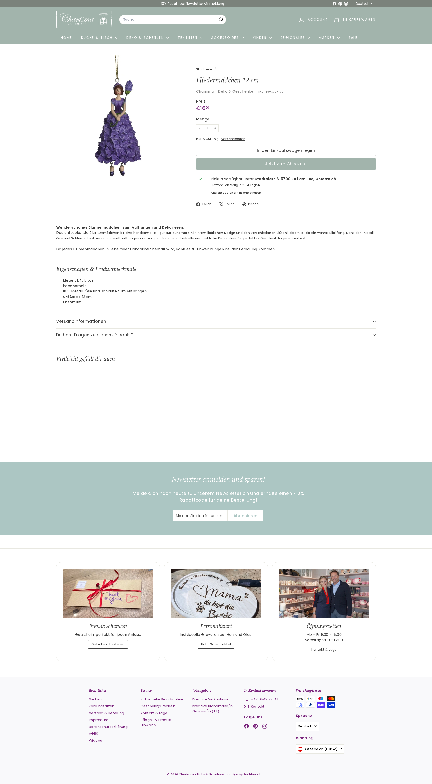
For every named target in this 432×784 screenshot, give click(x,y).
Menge (203, 119)
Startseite (204, 69)
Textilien (188, 37)
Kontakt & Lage (324, 649)
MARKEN (327, 37)
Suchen (95, 699)
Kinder (260, 37)
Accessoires (226, 37)
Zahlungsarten (101, 706)
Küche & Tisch (97, 37)
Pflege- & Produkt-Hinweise (157, 722)
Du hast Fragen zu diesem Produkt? (95, 335)
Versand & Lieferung (106, 713)
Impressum (98, 719)
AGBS (93, 733)
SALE (353, 37)
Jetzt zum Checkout (286, 164)
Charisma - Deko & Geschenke (225, 91)
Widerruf (96, 740)
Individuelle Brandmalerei (162, 699)
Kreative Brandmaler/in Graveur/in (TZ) (212, 709)
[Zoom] (118, 117)
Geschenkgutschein (158, 706)
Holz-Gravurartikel (216, 644)
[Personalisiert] (216, 593)
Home (66, 37)
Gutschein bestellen (108, 644)
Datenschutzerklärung (108, 726)
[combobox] (172, 19)
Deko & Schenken (145, 37)
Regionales (293, 37)
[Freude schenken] (108, 593)
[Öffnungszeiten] (324, 593)
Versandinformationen (81, 321)
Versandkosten (233, 139)
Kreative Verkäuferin (210, 699)
